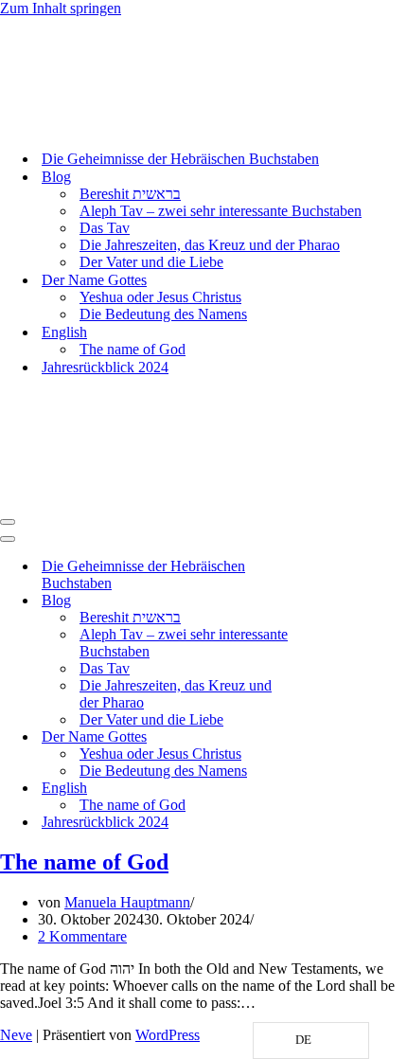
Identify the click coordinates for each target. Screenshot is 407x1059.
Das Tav (105, 228)
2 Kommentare (82, 936)
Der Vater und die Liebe (151, 262)
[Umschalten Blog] (331, 601)
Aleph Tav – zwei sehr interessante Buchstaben (221, 211)
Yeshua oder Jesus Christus (160, 297)
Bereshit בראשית (130, 194)
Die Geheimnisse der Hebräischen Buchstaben (180, 159)
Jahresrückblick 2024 (105, 367)
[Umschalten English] (331, 789)
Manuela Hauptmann (127, 902)
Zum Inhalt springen (60, 8)
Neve (16, 1035)
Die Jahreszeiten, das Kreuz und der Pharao (210, 245)
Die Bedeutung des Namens (163, 314)
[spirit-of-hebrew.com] (57, 125)
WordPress (167, 1035)
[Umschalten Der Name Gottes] (331, 737)
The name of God (133, 349)
